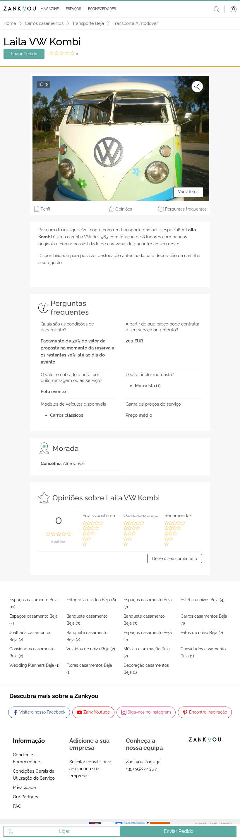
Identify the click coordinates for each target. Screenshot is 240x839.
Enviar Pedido (24, 53)
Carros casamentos (44, 23)
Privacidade (24, 787)
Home (10, 23)
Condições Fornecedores (27, 758)
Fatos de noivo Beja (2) (202, 632)
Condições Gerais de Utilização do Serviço (34, 775)
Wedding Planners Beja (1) (34, 665)
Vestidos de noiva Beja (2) (90, 649)
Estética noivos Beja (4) (202, 599)
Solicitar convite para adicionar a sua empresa (90, 768)
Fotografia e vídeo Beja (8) (91, 599)
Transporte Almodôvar (135, 23)
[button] (48, 9)
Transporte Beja (88, 23)
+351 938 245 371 (142, 768)
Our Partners (25, 797)
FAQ (17, 806)
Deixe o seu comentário (174, 558)
